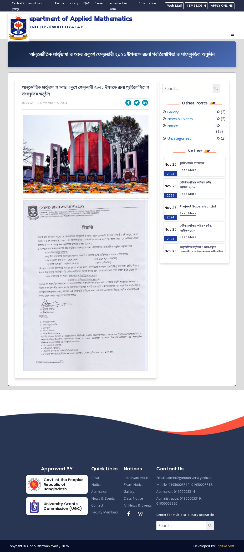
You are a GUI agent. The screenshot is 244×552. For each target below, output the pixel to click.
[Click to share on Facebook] (128, 103)
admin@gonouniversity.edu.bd (189, 477)
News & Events (180, 118)
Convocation (147, 3)
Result (96, 477)
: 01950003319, (190, 498)
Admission (99, 491)
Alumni (59, 3)
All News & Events (138, 505)
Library (73, 3)
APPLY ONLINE (222, 5)
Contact (97, 505)
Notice (172, 125)
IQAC (86, 3)
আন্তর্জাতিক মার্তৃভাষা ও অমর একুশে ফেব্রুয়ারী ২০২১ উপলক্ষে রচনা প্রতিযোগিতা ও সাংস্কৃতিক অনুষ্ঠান (201, 252)
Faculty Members (104, 512)
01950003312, (179, 484)
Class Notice (133, 498)
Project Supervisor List (198, 206)
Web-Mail (174, 5)
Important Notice (137, 477)
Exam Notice (133, 484)
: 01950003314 (183, 491)
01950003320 (166, 503)
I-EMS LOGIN (196, 5)
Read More (188, 170)
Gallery (173, 111)
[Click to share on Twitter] (137, 103)
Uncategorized (179, 138)
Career (99, 3)
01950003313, (202, 484)
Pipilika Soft (225, 546)
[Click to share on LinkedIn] (145, 103)
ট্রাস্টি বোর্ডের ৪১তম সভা (192, 163)
